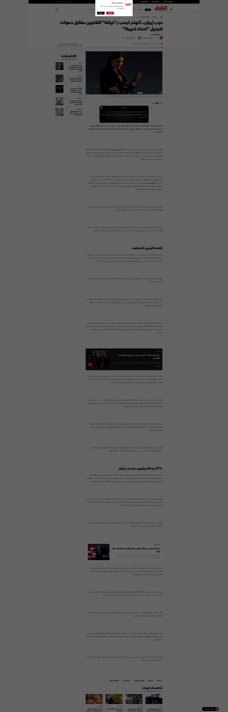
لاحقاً (100, 13)
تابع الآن (110, 13)
